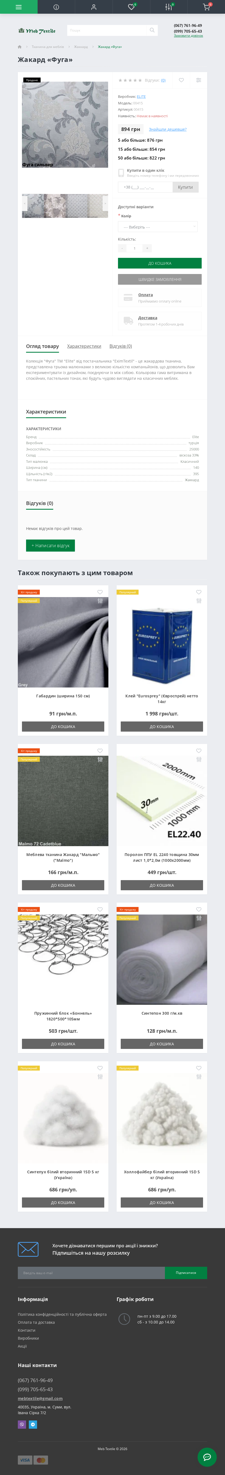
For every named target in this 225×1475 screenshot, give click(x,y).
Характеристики (84, 346)
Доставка (147, 317)
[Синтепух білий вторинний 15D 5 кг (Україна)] (63, 1117)
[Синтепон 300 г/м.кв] (162, 959)
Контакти (26, 1330)
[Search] (152, 30)
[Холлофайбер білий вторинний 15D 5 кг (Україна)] (162, 1117)
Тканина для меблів (48, 46)
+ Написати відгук (50, 546)
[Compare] (198, 80)
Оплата (145, 294)
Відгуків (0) (120, 346)
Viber (22, 1424)
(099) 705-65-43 (188, 31)
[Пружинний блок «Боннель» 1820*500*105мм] (63, 959)
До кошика (159, 263)
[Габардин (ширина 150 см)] (63, 641)
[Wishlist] (181, 80)
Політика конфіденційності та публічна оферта (62, 1314)
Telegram (33, 1424)
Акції (22, 1346)
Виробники (28, 1338)
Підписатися (186, 1272)
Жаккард (81, 46)
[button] (94, 7)
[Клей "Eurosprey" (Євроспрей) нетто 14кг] (162, 641)
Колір (124, 216)
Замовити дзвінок (188, 35)
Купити (185, 187)
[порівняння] (100, 601)
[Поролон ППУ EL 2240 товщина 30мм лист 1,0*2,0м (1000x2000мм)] (162, 800)
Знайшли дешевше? (168, 129)
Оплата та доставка (36, 1322)
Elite (141, 96)
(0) (163, 80)
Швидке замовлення (160, 279)
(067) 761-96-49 (188, 25)
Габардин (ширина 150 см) (63, 695)
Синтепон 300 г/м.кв (162, 1013)
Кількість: (127, 239)
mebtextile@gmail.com (40, 1398)
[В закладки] (100, 592)
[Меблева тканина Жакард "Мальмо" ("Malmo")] (63, 800)
